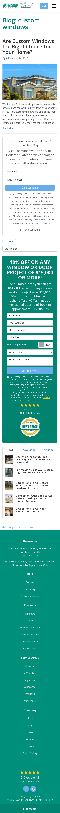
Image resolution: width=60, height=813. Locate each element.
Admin (9, 58)
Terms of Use (29, 223)
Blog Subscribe (30, 187)
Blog (30, 725)
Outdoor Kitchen (30, 634)
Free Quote (30, 808)
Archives (48, 449)
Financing (30, 589)
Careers (30, 746)
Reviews (30, 739)
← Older (9, 241)
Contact (30, 582)
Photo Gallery (30, 753)
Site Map (37, 796)
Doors (30, 620)
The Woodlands (30, 673)
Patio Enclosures (30, 641)
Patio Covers (30, 648)
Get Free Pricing (30, 370)
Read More (8, 128)
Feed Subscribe (31, 229)
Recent (10, 449)
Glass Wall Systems (30, 627)
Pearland (30, 693)
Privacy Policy (44, 223)
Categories (29, 449)
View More (30, 700)
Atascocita (30, 686)
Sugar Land (30, 680)
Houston (30, 666)
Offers (30, 732)
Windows (30, 613)
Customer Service (30, 596)
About (30, 718)
